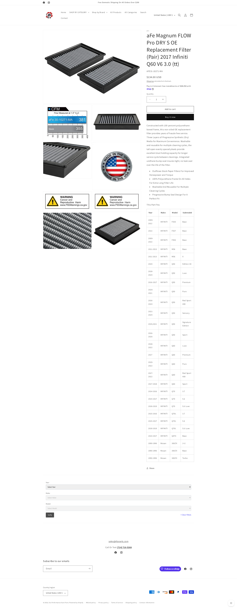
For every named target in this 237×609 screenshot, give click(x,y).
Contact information (146, 603)
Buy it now (170, 117)
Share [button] (151, 468)
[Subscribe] (89, 568)
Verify (50, 515)
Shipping (150, 81)
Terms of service (117, 603)
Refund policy (91, 603)
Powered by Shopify (76, 603)
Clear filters (186, 515)
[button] (79, 12)
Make (48, 493)
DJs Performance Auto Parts (59, 603)
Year (47, 482)
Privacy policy (103, 603)
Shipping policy (131, 603)
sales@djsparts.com (119, 541)
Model (48, 504)
